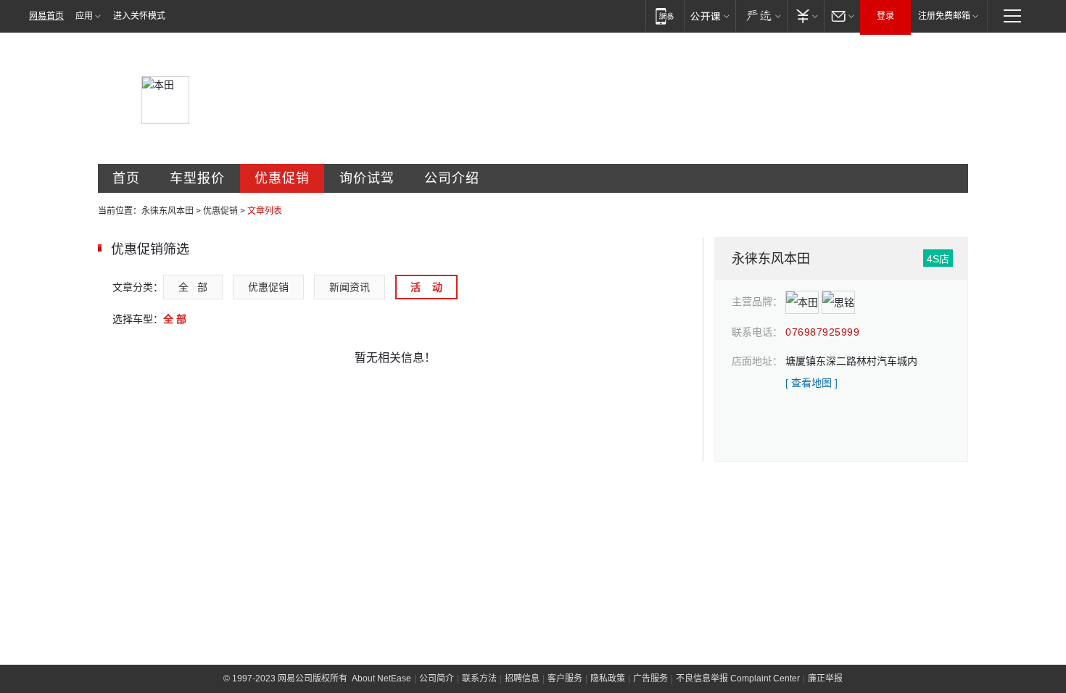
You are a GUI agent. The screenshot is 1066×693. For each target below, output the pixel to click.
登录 (885, 16)
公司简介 (436, 678)
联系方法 (479, 678)
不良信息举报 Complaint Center (738, 678)
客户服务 (565, 678)
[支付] (805, 15)
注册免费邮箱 (944, 16)
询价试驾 (366, 178)
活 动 (426, 287)
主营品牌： (757, 301)
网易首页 (46, 16)
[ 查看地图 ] (811, 383)
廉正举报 (825, 678)
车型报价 (197, 178)
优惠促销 (282, 178)
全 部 (192, 287)
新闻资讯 (349, 287)
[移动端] (664, 15)
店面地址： (757, 361)
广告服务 (650, 678)
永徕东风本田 (167, 211)
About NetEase (381, 678)
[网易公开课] (709, 15)
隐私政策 (607, 678)
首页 (126, 178)
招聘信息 (522, 678)
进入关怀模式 (139, 16)
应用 (84, 16)
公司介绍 (451, 178)
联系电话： (757, 332)
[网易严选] (761, 15)
